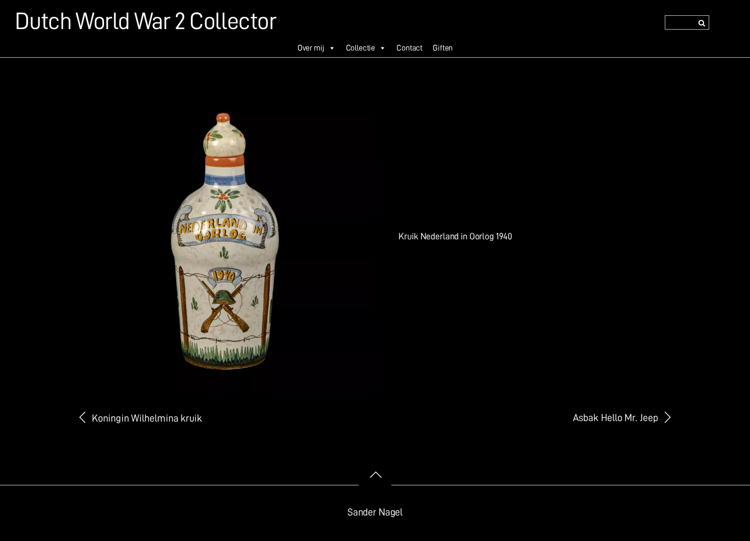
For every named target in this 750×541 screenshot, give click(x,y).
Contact (409, 48)
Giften (443, 48)
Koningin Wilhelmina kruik (147, 418)
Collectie (361, 48)
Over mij (310, 48)
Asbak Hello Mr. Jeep (615, 418)
